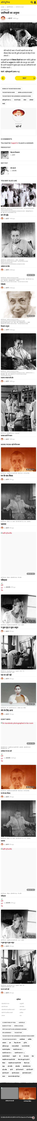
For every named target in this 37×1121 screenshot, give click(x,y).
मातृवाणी (14, 1056)
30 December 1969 (11, 212)
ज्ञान (1, 212)
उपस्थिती (31, 100)
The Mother (18, 1032)
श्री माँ (11, 1069)
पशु (5, 212)
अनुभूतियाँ (22, 1003)
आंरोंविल (21, 1012)
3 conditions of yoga (9, 1022)
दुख (12, 322)
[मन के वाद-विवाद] (18, 459)
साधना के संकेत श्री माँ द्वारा (13, 1076)
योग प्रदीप (19, 577)
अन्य (20, 1015)
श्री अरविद (4, 1069)
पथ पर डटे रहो (6, 675)
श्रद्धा (3, 1066)
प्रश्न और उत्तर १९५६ (30, 279)
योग (23, 671)
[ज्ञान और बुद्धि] (18, 195)
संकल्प (21, 671)
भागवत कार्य (17, 433)
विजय (2, 280)
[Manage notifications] (33, 1117)
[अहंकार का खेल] (18, 240)
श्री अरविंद (10, 1066)
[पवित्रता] (18, 554)
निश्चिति (17, 280)
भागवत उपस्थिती (15, 1046)
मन (8, 748)
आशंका (28, 322)
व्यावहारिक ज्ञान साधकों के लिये (12, 473)
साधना (3, 1076)
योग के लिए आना (7, 710)
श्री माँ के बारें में (29, 1069)
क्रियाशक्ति (3, 374)
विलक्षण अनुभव (5, 326)
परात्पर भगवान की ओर (7, 378)
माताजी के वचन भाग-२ (11, 260)
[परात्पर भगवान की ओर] (18, 351)
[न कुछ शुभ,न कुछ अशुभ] (18, 609)
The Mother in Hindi (8, 92)
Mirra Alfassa (18, 1026)
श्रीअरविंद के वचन (4, 747)
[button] (32, 2)
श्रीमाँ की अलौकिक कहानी (7, 1012)
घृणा (22, 707)
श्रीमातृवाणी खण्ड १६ (6, 100)
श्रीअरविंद (21, 747)
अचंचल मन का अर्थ (6, 751)
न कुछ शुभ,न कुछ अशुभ (9, 627)
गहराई (3, 103)
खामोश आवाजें (22, 1009)
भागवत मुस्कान (21, 260)
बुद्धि (3, 212)
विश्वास (3, 1063)
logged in (14, 143)
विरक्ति (24, 707)
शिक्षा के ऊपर (20, 473)
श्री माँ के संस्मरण (15, 1073)
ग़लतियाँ (22, 625)
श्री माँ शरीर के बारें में (26, 1073)
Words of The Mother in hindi (11, 88)
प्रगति (13, 672)
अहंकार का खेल (5, 266)
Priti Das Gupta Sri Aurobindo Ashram (14, 1029)
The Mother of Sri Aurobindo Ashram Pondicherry (18, 1036)
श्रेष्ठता (8, 521)
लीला (6, 374)
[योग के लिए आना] (18, 694)
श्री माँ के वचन (5, 10)
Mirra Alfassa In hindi (25, 92)
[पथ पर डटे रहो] (18, 652)
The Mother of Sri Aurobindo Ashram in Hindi (16, 96)
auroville (22, 1022)
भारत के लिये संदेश (25, 1046)
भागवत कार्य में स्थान (6, 435)
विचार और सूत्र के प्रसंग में (5, 322)
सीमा (9, 374)
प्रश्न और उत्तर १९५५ (11, 671)
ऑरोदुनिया (5, 2)
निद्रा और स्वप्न (17, 1042)
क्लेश (17, 322)
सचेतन (24, 100)
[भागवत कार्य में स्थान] (18, 408)
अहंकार (17, 260)
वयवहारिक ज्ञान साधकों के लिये (8, 1059)
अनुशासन (17, 671)
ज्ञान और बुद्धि (4, 215)
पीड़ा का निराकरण (15, 152)
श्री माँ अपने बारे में (19, 1069)
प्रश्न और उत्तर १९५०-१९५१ (21, 521)
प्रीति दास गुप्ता (5, 1046)
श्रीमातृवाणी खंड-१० (22, 322)
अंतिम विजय (6, 280)
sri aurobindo (6, 1032)
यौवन (33, 1056)
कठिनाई (19, 707)
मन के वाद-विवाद (26, 473)
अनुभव (15, 322)
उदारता (13, 521)
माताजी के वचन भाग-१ (13, 707)
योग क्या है (13, 168)
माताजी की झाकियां (6, 1049)
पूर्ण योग (25, 1042)
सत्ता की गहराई (17, 100)
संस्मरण (3, 1015)
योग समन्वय (26, 1056)
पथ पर (19, 625)
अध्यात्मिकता (22, 1039)
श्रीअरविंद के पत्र (14, 577)
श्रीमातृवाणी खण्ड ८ (12, 280)
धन (11, 521)
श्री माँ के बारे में (5, 1073)
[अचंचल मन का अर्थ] (18, 734)
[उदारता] (18, 501)
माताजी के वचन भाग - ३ (30, 372)
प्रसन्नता (28, 521)
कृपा (10, 1042)
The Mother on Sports (9, 1039)
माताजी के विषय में (6, 1056)
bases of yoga (6, 1026)
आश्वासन (4, 1042)
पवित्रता (8, 577)
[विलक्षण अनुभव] (18, 304)
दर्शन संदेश (22, 1006)
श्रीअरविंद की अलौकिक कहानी (8, 1009)
